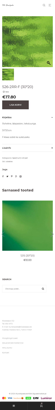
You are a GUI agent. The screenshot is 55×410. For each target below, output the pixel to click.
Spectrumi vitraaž (20, 158)
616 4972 (9, 324)
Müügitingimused (9, 338)
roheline (9, 161)
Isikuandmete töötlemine (12, 343)
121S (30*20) (28, 255)
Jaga (4, 169)
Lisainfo (6, 148)
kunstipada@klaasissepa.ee (20, 327)
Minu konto (7, 348)
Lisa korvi (15, 105)
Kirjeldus (7, 117)
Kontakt (5, 352)
